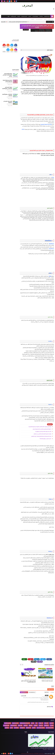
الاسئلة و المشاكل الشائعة (24, 723)
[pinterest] (8, 1)
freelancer (36, 31)
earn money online (49, 727)
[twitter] (9, 1)
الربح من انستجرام (24, 16)
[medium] (6, 1)
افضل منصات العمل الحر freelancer (47, 681)
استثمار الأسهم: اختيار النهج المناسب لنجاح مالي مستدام (33, 21)
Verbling (50, 551)
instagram (22, 727)
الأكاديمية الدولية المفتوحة (46, 124)
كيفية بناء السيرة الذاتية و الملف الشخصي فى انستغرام (42, 434)
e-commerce (6, 725)
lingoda (50, 404)
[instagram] (4, 1)
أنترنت (51, 725)
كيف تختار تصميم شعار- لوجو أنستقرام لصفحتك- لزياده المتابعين (41, 436)
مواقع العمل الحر (35, 16)
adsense (19, 725)
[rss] (11, 1)
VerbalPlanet (51, 249)
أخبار (32, 723)
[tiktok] (13, 1)
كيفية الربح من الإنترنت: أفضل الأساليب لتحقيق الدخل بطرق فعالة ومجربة (40, 426)
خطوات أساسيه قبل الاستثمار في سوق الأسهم (7, 87)
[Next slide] (20, 664)
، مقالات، (40, 723)
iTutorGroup (49, 618)
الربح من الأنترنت (13, 16)
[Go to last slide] (22, 664)
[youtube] (14, 1)
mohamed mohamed (50, 749)
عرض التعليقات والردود (24, 692)
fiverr (33, 727)
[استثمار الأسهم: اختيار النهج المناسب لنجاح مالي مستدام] (15, 75)
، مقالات (46, 723)
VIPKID (50, 276)
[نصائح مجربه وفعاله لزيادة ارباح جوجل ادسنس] (15, 81)
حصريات (40, 725)
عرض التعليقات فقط (32, 692)
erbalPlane (49, 240)
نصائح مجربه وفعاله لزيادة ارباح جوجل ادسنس (13, 21)
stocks (6, 727)
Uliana (47, 695)
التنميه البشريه (15, 723)
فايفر (8, 16)
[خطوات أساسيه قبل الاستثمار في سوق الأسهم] (15, 88)
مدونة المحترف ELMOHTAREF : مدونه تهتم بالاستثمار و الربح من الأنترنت (32, 753)
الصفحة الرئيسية (48, 31)
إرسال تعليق (23, 695)
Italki (51, 174)
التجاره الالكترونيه (47, 16)
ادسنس (30, 16)
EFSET (23, 129)
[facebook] (16, 1)
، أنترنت (51, 723)
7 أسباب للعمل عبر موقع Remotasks (45, 438)
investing (15, 727)
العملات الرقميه (50, 19)
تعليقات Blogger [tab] (50, 689)
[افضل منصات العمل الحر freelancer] (15, 102)
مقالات (35, 725)
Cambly (50, 341)
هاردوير (25, 725)
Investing (41, 16)
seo (10, 727)
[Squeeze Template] (53, 753)
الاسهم (19, 16)
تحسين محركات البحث (39, 19)
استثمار (45, 19)
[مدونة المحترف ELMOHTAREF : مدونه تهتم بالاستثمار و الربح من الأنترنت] (27, 5)
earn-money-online (41, 31)
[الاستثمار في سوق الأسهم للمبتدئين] (15, 95)
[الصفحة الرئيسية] (52, 16)
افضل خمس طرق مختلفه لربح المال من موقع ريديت (43, 431)
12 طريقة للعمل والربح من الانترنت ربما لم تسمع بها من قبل (42, 429)
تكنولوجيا (32, 19)
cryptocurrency (13, 725)
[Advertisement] (27, 11)
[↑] (27, 752)
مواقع (30, 725)
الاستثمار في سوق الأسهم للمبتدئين (7, 94)
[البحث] (2, 1)
